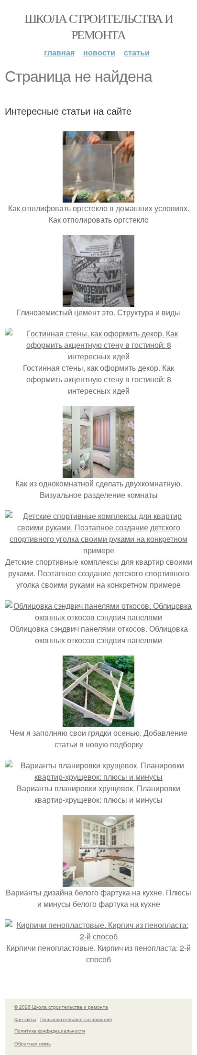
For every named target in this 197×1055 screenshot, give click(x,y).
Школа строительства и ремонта (98, 26)
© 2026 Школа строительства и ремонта (61, 1006)
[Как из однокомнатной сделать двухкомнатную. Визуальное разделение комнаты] (98, 471)
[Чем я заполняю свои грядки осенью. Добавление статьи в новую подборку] (98, 721)
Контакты (25, 1019)
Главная (59, 52)
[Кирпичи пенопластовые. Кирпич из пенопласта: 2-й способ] (98, 936)
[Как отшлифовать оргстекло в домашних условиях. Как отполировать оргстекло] (98, 196)
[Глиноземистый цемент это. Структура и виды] (98, 300)
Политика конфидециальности (49, 1030)
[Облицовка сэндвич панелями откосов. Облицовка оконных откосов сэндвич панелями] (98, 617)
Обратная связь (32, 1043)
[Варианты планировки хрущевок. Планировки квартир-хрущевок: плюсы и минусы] (98, 776)
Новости (99, 52)
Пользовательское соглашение (76, 1019)
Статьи (137, 52)
